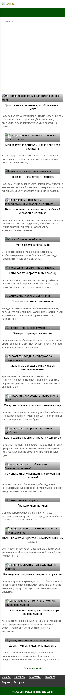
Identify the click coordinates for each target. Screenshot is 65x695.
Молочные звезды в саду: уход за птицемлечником (32, 367)
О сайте (6, 677)
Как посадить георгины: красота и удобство (32, 437)
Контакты (19, 677)
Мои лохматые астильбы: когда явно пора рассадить (32, 146)
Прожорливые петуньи (32, 505)
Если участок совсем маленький (32, 301)
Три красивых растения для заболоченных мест (32, 107)
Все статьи (35, 677)
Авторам (19, 682)
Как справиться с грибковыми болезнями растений (32, 475)
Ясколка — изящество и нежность (32, 177)
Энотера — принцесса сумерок (32, 333)
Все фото (50, 677)
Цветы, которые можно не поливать (32, 645)
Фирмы (6, 682)
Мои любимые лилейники (33, 244)
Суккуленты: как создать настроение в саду (32, 405)
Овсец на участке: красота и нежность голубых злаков (32, 539)
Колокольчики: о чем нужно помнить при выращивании (32, 612)
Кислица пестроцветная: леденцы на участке (32, 574)
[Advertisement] (32, 59)
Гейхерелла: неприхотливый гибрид (32, 273)
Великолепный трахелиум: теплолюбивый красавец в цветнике (32, 211)
